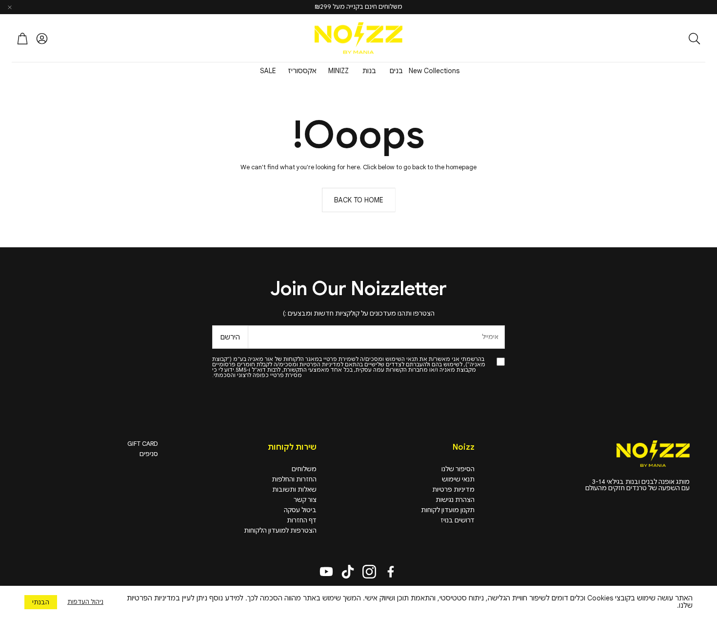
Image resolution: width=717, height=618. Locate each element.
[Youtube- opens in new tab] (326, 571)
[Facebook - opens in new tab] (391, 571)
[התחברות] (42, 38)
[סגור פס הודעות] (9, 7)
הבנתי (40, 602)
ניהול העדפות (85, 601)
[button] (641, 38)
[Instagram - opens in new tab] (369, 571)
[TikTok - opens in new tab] (348, 571)
